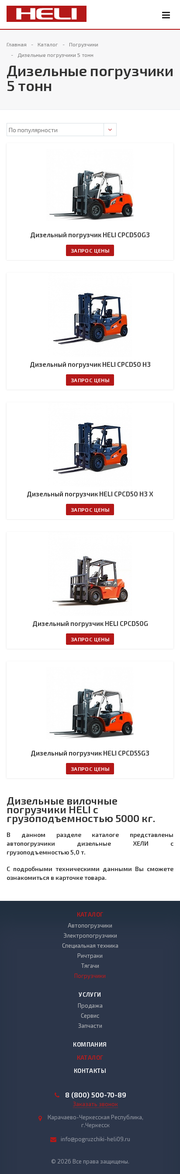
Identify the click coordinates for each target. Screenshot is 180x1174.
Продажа (90, 1005)
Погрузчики (90, 975)
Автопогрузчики (90, 925)
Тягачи (90, 965)
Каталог (90, 914)
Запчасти (90, 1025)
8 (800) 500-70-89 (95, 1095)
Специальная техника (90, 945)
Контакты (90, 1070)
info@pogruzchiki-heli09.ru (95, 1138)
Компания (90, 1044)
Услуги (90, 994)
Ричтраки (90, 955)
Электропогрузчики (90, 935)
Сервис (90, 1015)
